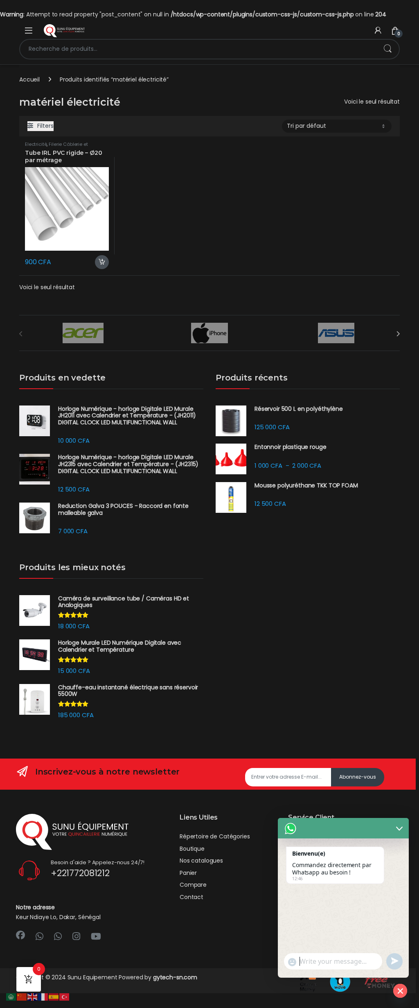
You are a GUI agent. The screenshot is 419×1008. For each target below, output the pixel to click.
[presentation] (398, 334)
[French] (43, 996)
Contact (191, 897)
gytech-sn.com (175, 977)
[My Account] (378, 30)
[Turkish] (64, 996)
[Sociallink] (20, 935)
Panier (188, 873)
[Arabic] (11, 996)
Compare (193, 885)
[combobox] (198, 49)
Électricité (36, 144)
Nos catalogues (201, 860)
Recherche (387, 49)
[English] (32, 996)
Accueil (29, 79)
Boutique (192, 849)
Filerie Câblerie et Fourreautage (56, 146)
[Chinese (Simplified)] (22, 996)
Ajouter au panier (98, 262)
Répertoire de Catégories (215, 836)
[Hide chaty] (400, 991)
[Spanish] (54, 996)
